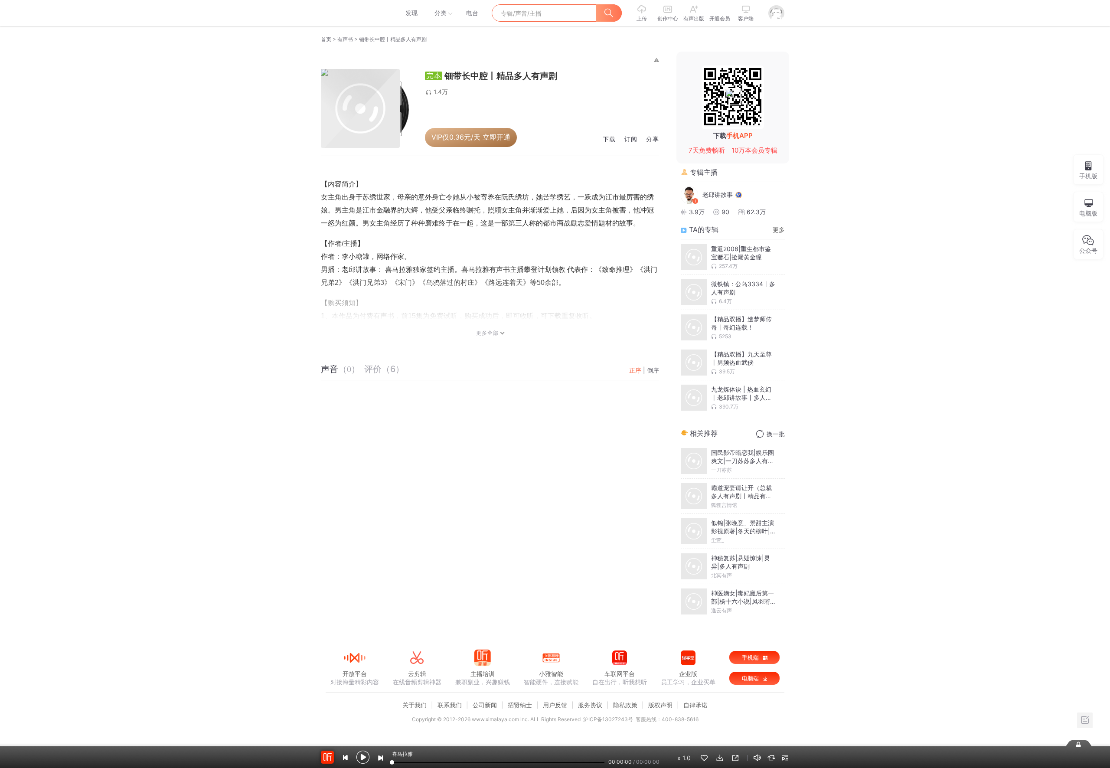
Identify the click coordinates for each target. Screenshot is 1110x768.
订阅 (630, 139)
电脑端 (751, 678)
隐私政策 (625, 705)
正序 (635, 370)
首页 (326, 39)
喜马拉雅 (354, 13)
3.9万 (697, 212)
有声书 (345, 39)
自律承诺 (695, 705)
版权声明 (660, 705)
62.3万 (756, 212)
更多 (779, 229)
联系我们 (449, 705)
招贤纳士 (520, 705)
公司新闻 (485, 705)
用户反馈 (555, 705)
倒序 (653, 370)
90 (725, 212)
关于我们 (414, 705)
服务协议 (590, 705)
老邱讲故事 (717, 194)
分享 (652, 139)
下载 (609, 139)
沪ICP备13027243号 (608, 719)
